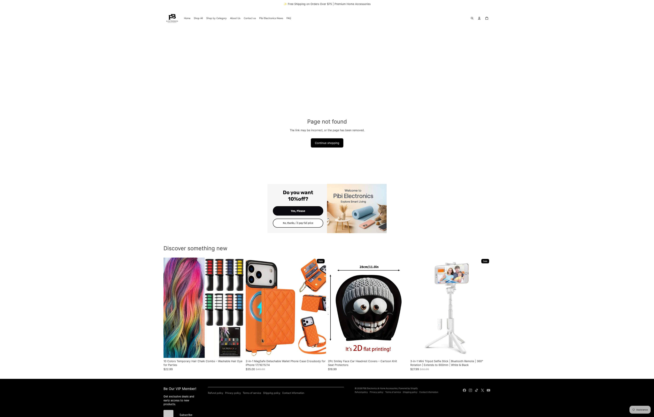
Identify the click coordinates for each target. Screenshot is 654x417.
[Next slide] (238, 307)
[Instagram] (470, 390)
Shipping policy (271, 392)
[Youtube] (488, 390)
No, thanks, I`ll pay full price (298, 223)
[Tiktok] (476, 390)
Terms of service (252, 392)
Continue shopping (327, 143)
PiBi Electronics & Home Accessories (380, 388)
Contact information (293, 392)
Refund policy (215, 392)
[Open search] (472, 18)
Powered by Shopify (408, 388)
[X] (482, 390)
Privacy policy (233, 392)
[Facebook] (464, 390)
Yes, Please (298, 211)
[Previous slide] (169, 307)
